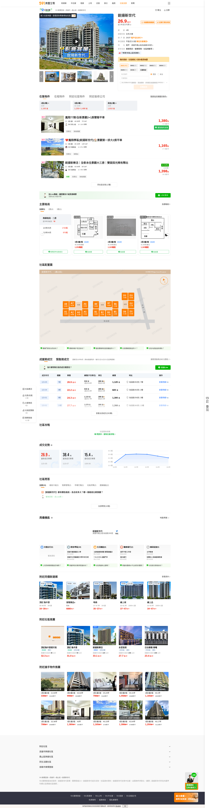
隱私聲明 (118, 806)
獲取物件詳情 (162, 128)
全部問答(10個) (104, 506)
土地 (90, 3)
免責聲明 (92, 800)
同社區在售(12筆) (104, 185)
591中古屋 (109, 796)
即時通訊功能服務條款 (151, 82)
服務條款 (133, 82)
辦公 (106, 3)
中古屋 (73, 3)
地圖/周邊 (164, 518)
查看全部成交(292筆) (104, 413)
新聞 (133, 3)
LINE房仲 (164, 195)
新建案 (63, 3)
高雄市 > (69, 10)
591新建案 (88, 796)
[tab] (45, 359)
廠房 (114, 3)
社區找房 (123, 3)
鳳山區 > (75, 10)
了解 (73, 16)
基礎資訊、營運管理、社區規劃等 (139, 49)
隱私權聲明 (141, 82)
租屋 (82, 3)
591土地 (98, 796)
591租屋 (119, 796)
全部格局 (165, 204)
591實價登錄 (75, 796)
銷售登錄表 (159, 359)
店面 (98, 3)
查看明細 (162, 382)
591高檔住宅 (131, 796)
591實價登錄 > (60, 10)
